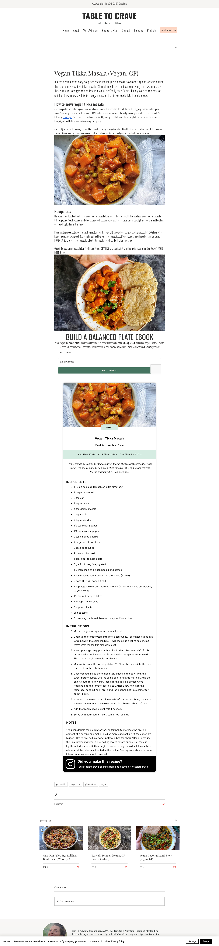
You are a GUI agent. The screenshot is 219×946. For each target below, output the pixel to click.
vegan (103, 784)
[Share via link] (55, 794)
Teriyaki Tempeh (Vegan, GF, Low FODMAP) (108, 857)
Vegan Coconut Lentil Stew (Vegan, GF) (156, 857)
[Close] (215, 941)
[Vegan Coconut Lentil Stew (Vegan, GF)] (158, 838)
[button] (175, 47)
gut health (61, 784)
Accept (206, 941)
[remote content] (109, 362)
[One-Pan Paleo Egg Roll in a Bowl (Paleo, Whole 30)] (61, 838)
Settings (192, 941)
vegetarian (75, 784)
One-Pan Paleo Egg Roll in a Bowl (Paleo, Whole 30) (60, 857)
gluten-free (90, 784)
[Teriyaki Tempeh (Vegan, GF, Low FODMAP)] (109, 838)
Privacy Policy (117, 941)
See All (177, 820)
